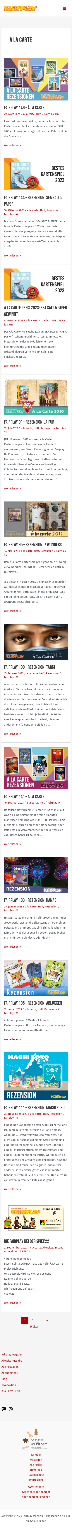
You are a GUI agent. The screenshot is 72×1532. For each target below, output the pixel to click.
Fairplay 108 (11, 1013)
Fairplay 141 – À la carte (24, 796)
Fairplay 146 (51, 114)
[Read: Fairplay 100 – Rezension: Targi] (36, 641)
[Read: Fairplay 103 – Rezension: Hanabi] (36, 875)
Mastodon (36, 1459)
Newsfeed (36, 1469)
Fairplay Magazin (11, 1354)
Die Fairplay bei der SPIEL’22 (26, 1241)
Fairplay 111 (11, 1117)
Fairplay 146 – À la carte (24, 108)
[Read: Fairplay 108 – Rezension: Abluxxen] (36, 977)
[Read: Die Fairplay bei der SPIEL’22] (36, 1217)
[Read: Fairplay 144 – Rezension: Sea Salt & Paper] (36, 174)
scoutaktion (11, 1251)
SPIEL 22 (25, 1251)
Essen (58, 1247)
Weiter (36, 1326)
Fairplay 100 (11, 677)
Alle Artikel (36, 1464)
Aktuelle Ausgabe (11, 1360)
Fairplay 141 (54, 802)
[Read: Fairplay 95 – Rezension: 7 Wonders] (36, 519)
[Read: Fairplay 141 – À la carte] (36, 767)
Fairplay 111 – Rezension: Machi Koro (34, 1108)
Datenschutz (36, 1474)
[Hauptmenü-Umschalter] (64, 8)
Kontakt (36, 1455)
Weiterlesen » (12, 145)
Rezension (53, 210)
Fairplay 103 (11, 910)
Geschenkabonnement (36, 1492)
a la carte (29, 114)
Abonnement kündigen (36, 1497)
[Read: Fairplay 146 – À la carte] (36, 79)
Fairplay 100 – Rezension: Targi (29, 667)
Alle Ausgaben (10, 1366)
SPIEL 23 (56, 320)
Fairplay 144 (11, 214)
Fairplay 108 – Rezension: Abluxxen (33, 1003)
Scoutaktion (8, 1385)
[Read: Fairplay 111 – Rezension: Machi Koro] (36, 1076)
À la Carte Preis (10, 1391)
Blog (4, 1379)
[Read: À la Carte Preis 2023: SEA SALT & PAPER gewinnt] (36, 284)
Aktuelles (44, 320)
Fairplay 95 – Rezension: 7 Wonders (33, 545)
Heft (38, 114)
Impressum (36, 1479)
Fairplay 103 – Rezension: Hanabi (30, 900)
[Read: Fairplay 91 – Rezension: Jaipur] (36, 396)
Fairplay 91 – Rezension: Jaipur (29, 422)
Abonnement (9, 1373)
